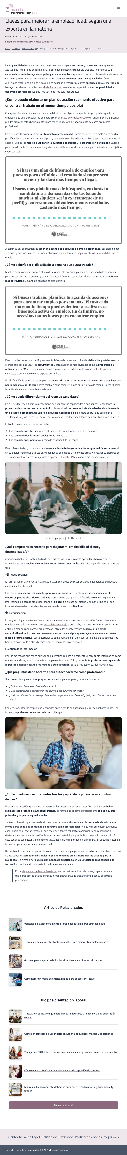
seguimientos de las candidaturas (96, 253)
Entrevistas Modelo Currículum (37, 41)
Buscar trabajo (13, 41)
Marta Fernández (52, 87)
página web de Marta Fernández (39, 871)
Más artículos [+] (63, 1105)
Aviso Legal (32, 1137)
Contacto (15, 1137)
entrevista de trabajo (55, 624)
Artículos (16, 48)
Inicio (7, 48)
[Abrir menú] (119, 8)
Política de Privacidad (57, 1137)
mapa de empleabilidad (74, 118)
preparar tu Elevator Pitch (62, 457)
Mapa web (111, 1137)
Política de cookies (88, 1137)
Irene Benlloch (35, 36)
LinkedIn (97, 369)
